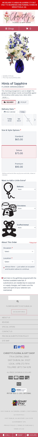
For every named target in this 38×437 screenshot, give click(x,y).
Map (19, 435)
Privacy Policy (10, 425)
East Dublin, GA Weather (14, 418)
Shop (11, 28)
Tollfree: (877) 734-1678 (19, 367)
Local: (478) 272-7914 (19, 363)
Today (22, 112)
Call (7, 435)
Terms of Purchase (25, 425)
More (4, 97)
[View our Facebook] (15, 348)
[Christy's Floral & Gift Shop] (19, 23)
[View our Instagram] (22, 348)
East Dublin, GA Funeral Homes (13, 411)
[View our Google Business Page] (19, 348)
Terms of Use (19, 429)
